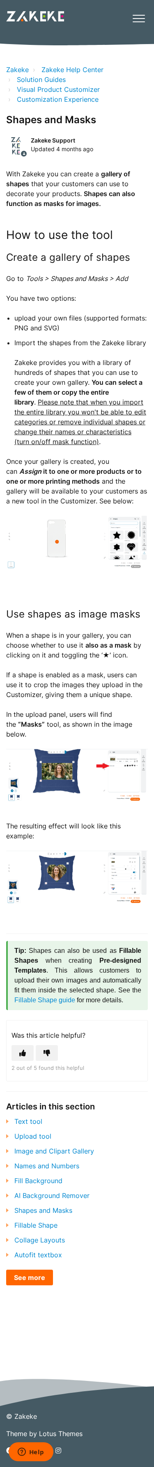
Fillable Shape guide (44, 1000)
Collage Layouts (39, 1240)
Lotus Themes (61, 1434)
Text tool (28, 1121)
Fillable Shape (35, 1225)
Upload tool (32, 1136)
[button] (138, 18)
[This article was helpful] (22, 1053)
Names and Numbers (46, 1166)
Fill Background (38, 1181)
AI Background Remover (52, 1195)
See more (29, 1277)
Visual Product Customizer (58, 89)
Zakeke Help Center (72, 70)
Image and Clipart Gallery (54, 1151)
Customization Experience (58, 99)
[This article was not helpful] (47, 1053)
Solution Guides (41, 79)
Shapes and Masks (43, 1210)
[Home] (35, 16)
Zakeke (17, 70)
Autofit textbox (38, 1255)
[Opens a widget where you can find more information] (30, 1452)
